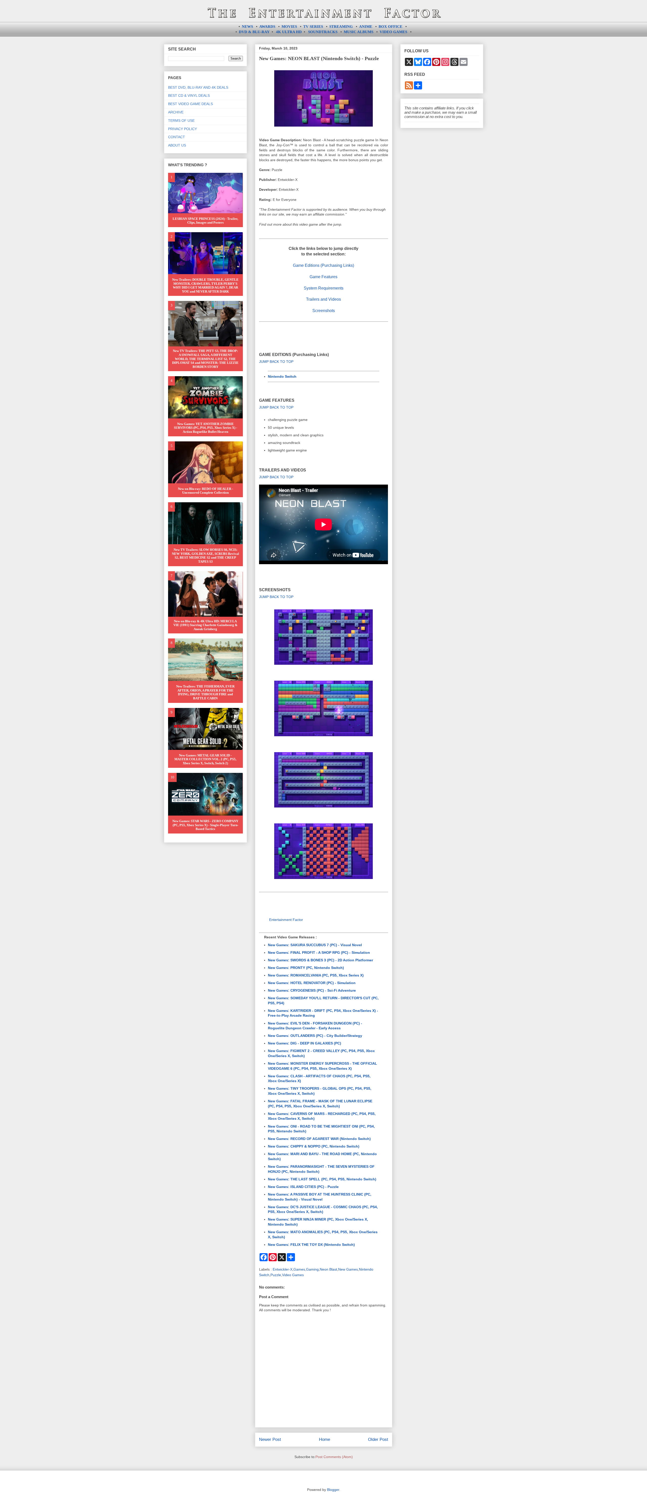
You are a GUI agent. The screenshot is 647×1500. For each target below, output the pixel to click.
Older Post (378, 1439)
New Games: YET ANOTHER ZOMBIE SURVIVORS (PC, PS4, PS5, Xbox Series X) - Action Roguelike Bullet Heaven (205, 428)
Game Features (323, 277)
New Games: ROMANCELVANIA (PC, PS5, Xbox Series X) (316, 975)
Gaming (312, 1269)
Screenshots (323, 310)
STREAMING (341, 27)
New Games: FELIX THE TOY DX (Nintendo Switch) (311, 1245)
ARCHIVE (175, 112)
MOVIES (289, 27)
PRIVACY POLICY (182, 129)
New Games (348, 1269)
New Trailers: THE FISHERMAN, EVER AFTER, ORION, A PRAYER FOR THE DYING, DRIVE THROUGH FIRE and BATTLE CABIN (205, 692)
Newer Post (270, 1439)
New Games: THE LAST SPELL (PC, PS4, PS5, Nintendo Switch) (322, 1179)
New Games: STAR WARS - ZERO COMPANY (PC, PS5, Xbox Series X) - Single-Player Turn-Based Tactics (205, 825)
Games (299, 1269)
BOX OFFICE (390, 27)
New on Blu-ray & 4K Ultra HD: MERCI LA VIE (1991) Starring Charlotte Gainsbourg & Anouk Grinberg (205, 625)
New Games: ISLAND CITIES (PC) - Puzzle (303, 1187)
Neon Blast (328, 1269)
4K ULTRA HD (289, 32)
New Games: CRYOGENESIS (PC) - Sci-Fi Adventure (312, 990)
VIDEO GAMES (393, 32)
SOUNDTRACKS (322, 32)
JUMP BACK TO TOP (276, 362)
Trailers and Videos (323, 299)
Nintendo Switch (282, 376)
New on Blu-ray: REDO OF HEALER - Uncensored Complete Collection (205, 491)
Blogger (333, 1490)
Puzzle (275, 1275)
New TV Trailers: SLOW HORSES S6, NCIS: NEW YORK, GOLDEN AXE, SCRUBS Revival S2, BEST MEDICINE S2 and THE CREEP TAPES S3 (205, 555)
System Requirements (323, 288)
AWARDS (267, 27)
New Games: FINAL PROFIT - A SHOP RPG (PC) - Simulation (319, 952)
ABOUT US (177, 145)
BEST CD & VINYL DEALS (189, 95)
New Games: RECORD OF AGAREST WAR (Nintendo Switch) (319, 1139)
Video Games (293, 1275)
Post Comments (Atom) (334, 1457)
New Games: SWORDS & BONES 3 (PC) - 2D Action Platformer (320, 960)
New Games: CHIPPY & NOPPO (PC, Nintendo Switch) (313, 1146)
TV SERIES (313, 27)
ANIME (365, 27)
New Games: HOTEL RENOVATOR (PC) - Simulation (312, 983)
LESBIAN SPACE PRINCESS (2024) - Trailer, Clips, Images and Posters (205, 221)
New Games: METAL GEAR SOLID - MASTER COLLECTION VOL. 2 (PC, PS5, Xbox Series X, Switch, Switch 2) (205, 759)
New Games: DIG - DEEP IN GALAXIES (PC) (304, 1043)
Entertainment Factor (286, 920)
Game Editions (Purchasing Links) (323, 265)
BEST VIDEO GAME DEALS (190, 104)
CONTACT (176, 137)
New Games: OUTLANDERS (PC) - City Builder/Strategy (315, 1036)
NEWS (247, 27)
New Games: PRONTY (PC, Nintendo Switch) (306, 968)
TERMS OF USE (181, 120)
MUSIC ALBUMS (358, 32)
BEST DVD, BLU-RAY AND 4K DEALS (198, 87)
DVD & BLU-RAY (254, 32)
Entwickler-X (282, 1269)
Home (324, 1439)
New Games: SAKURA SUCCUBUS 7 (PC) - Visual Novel (315, 945)
